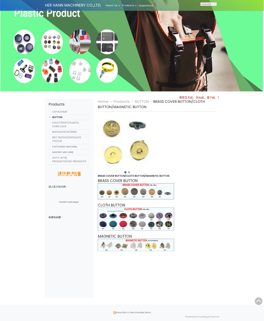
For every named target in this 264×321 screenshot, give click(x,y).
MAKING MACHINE (62, 152)
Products (122, 101)
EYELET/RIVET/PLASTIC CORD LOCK (65, 124)
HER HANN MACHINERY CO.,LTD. (73, 5)
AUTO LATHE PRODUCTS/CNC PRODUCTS (69, 159)
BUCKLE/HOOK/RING (64, 132)
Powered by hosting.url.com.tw (202, 316)
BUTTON (57, 117)
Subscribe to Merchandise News (133, 312)
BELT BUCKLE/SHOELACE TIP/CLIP (66, 139)
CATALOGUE (59, 111)
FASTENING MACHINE (64, 146)
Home (103, 101)
